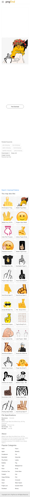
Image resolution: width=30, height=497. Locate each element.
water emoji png (6, 148)
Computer (17, 480)
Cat (16, 454)
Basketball (4, 457)
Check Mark (18, 471)
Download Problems (13, 190)
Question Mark (19, 485)
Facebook (4, 488)
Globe (3, 480)
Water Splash (18, 483)
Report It (4, 190)
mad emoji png (17, 148)
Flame (16, 448)
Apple (3, 451)
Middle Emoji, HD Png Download (10, 222)
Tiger (3, 465)
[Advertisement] (15, 23)
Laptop (17, 460)
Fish (16, 477)
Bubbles (4, 463)
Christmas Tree (6, 471)
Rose (3, 468)
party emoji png (18, 150)
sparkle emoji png (6, 150)
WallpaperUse (18, 465)
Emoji (16, 468)
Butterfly (17, 451)
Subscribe (17, 457)
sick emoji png (6, 145)
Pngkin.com (5, 485)
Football (4, 474)
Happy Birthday (6, 477)
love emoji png (16, 145)
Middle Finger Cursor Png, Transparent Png (13, 368)
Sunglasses (5, 454)
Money (17, 488)
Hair (16, 474)
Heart (3, 448)
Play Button (5, 460)
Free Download (15, 106)
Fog (16, 463)
